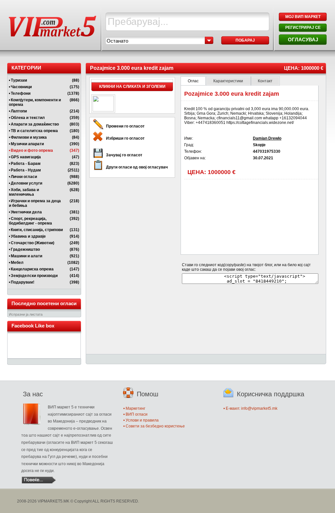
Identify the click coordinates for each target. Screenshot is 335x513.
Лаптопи (19, 111)
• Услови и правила (141, 420)
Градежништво (25, 249)
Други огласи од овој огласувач (137, 167)
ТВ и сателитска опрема (34, 130)
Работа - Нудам (26, 170)
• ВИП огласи (135, 414)
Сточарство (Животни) (32, 243)
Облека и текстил (28, 117)
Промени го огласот (125, 126)
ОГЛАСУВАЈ (303, 39)
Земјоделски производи (34, 275)
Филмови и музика (29, 137)
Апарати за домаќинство (35, 124)
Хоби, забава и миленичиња (24, 192)
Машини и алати (26, 256)
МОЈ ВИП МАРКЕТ (303, 16)
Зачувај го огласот (124, 155)
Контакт (265, 81)
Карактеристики (228, 81)
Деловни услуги (26, 183)
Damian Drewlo (267, 138)
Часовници (21, 87)
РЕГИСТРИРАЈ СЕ (303, 27)
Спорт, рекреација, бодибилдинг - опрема (30, 221)
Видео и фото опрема (32, 150)
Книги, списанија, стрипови (37, 229)
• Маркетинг (134, 408)
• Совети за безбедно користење (154, 426)
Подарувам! (22, 282)
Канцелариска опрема (32, 269)
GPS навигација (26, 157)
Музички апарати (27, 144)
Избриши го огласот (125, 138)
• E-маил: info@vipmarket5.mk (250, 408)
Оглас (193, 81)
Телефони (20, 93)
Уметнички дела (26, 212)
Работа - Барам (26, 163)
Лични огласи (24, 176)
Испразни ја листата (26, 314)
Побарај (245, 40)
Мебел (17, 262)
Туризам (19, 80)
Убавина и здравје (28, 236)
